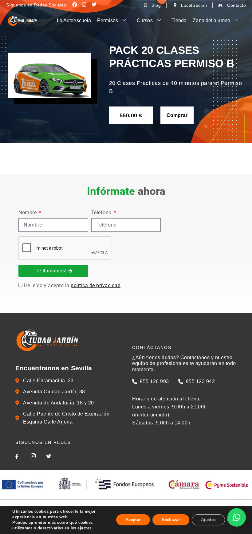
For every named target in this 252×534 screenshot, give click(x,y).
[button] (236, 517)
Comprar (177, 115)
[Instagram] (84, 4)
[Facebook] (74, 4)
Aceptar (133, 520)
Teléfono (102, 212)
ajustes (84, 528)
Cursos (145, 20)
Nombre (28, 212)
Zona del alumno (211, 20)
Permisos (107, 20)
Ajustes (208, 520)
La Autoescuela (74, 20)
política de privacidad (95, 285)
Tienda (179, 20)
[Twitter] (94, 4)
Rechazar (171, 520)
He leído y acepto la (72, 285)
